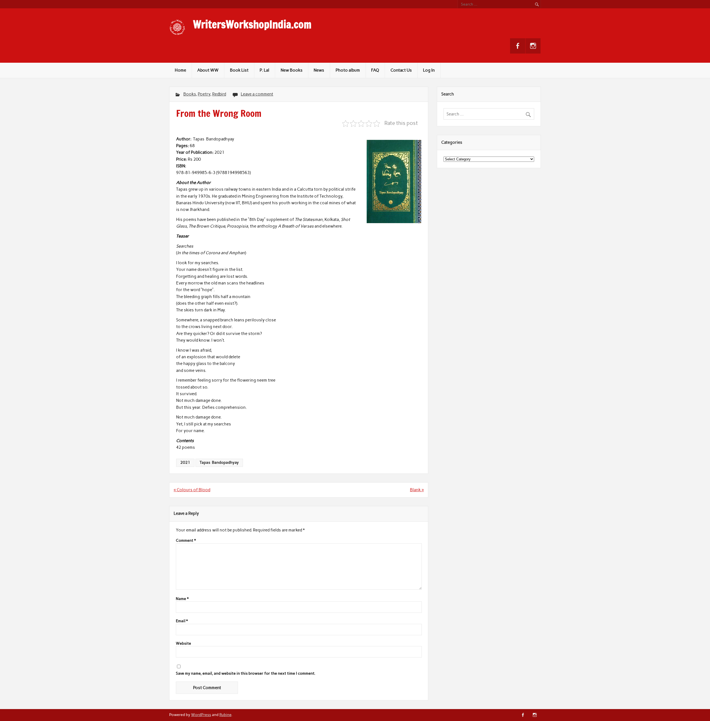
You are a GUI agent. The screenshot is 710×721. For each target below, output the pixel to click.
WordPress (201, 714)
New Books (292, 70)
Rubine (225, 714)
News (319, 70)
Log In (429, 70)
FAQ (375, 70)
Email (182, 621)
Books (189, 94)
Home (180, 70)
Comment (186, 541)
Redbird (219, 94)
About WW (208, 70)
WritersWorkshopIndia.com (252, 24)
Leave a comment (257, 94)
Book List (239, 70)
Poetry (204, 94)
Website (183, 644)
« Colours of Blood (192, 489)
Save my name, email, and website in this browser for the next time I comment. (245, 673)
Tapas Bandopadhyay (219, 462)
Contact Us (401, 70)
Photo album (348, 70)
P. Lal (264, 70)
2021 (185, 462)
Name (182, 599)
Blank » (417, 489)
